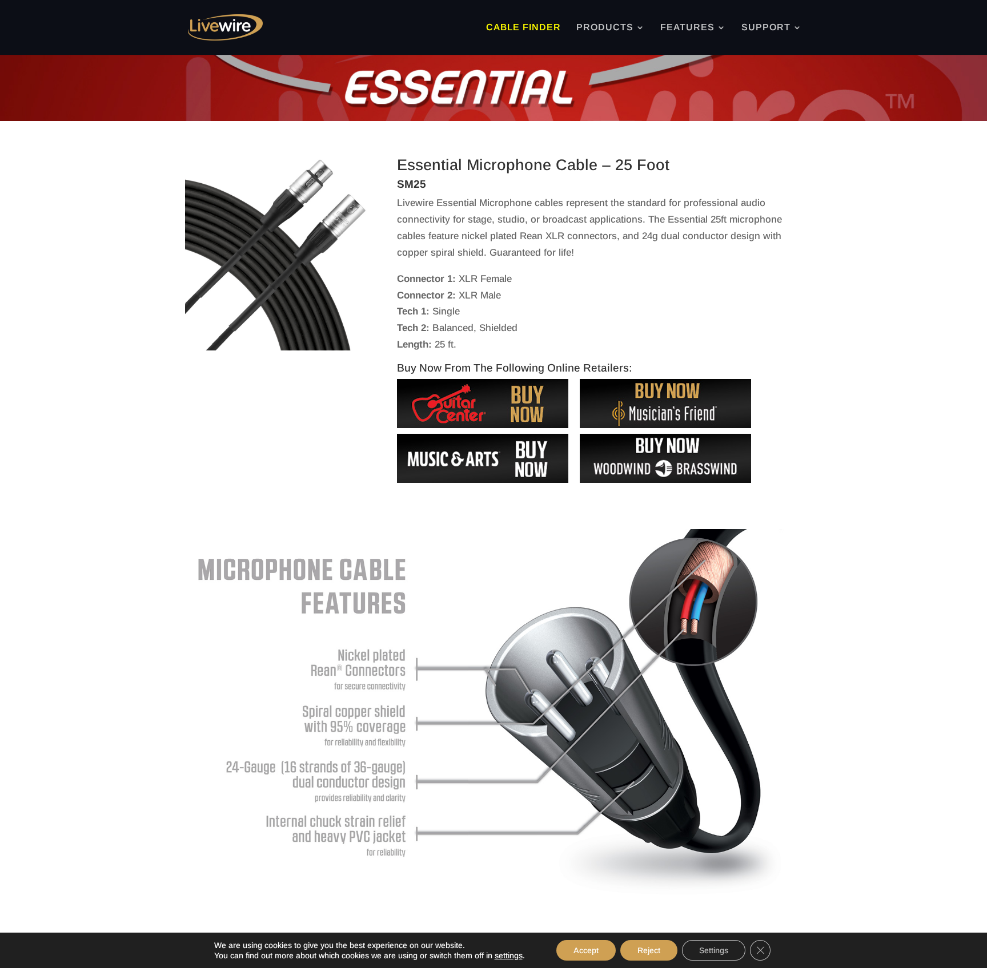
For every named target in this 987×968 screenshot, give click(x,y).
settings (509, 955)
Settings (713, 950)
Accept (586, 950)
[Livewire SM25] (281, 347)
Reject (648, 950)
